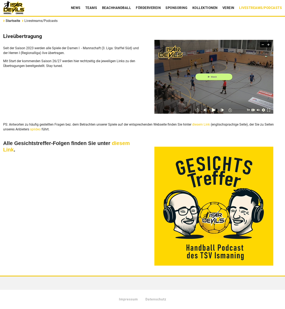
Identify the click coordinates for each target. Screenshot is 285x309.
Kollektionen (205, 8)
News (76, 8)
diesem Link (201, 124)
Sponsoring (176, 8)
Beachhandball (116, 8)
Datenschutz (155, 299)
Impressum (128, 299)
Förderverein (148, 8)
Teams (91, 8)
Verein (228, 8)
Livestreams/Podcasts (260, 8)
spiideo (36, 129)
